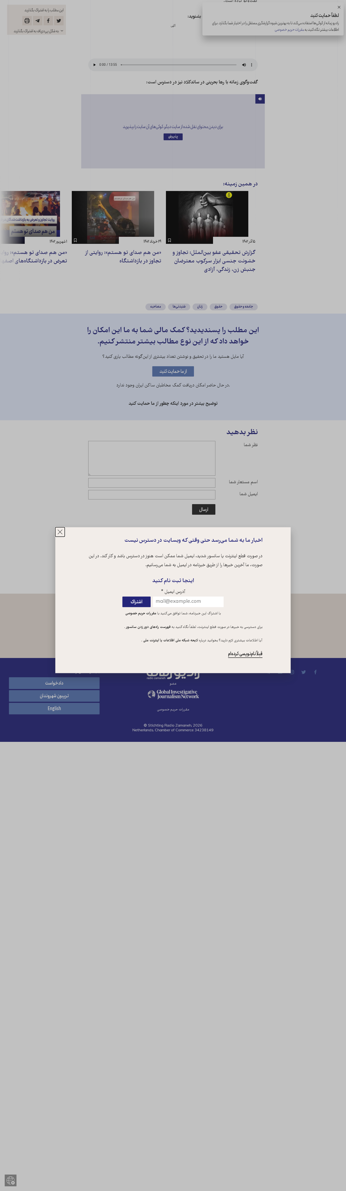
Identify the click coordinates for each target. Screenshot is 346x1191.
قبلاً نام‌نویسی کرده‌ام (245, 654)
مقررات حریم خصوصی (140, 613)
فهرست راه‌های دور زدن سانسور (148, 627)
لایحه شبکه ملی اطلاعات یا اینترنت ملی (170, 640)
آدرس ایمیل (173, 592)
